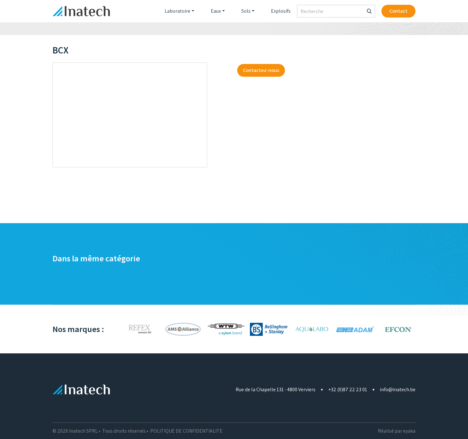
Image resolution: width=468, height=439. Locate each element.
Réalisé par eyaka (396, 431)
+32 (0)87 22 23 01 (347, 389)
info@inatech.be (397, 389)
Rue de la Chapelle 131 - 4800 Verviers (276, 389)
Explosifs (281, 11)
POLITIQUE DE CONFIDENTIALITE (186, 431)
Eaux (216, 11)
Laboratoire (177, 11)
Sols (246, 11)
